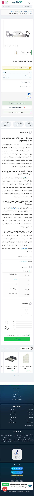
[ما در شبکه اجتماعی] (3, 2)
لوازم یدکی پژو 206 (23, 261)
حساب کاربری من (17, 394)
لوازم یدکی (23, 178)
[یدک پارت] (17, 2)
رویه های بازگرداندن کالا (17, 399)
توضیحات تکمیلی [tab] (17, 124)
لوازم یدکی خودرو (28, 11)
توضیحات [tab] (29, 125)
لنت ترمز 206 (30, 412)
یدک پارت (24, 248)
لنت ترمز (31, 409)
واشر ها (12, 11)
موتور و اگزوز (19, 11)
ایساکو (15, 279)
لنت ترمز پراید (13, 409)
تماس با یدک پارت (17, 397)
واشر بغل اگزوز (28, 13)
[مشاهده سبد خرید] (6, 2)
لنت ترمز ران (30, 417)
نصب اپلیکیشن (5, 484)
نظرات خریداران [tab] (5, 124)
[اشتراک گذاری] (16, 45)
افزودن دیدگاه (18, 339)
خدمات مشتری (17, 391)
